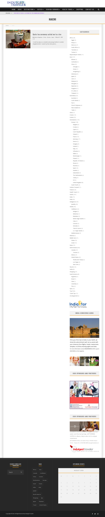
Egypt (72, 40)
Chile (72, 281)
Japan (52, 37)
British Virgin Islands (78, 218)
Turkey (75, 177)
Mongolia (73, 83)
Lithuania (75, 151)
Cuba (74, 221)
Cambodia (74, 62)
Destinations (29, 9)
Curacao (75, 223)
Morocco (73, 45)
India (71, 197)
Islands (71, 206)
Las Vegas (75, 262)
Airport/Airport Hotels (75, 54)
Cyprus (75, 129)
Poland (75, 158)
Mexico (73, 255)
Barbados (75, 216)
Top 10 (72, 291)
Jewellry (73, 204)
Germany (75, 139)
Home (14, 9)
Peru (72, 286)
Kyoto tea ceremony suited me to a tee (47, 34)
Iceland (75, 146)
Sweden (75, 170)
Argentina (73, 276)
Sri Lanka (73, 91)
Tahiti (72, 110)
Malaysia (73, 81)
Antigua (75, 211)
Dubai (72, 240)
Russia (74, 163)
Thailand (73, 93)
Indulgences (73, 202)
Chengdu (75, 66)
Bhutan (73, 59)
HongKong (76, 71)
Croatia (75, 127)
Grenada (75, 226)
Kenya (73, 42)
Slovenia (75, 165)
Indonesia (74, 74)
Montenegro (76, 156)
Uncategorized (73, 296)
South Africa (74, 47)
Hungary (75, 144)
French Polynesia (75, 105)
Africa (71, 38)
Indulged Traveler (29, 513)
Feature (72, 190)
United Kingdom (77, 182)
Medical (72, 235)
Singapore (74, 88)
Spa (42, 498)
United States (75, 257)
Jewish (34, 491)
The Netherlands (77, 175)
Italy (74, 148)
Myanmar (73, 86)
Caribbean (74, 209)
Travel (34, 505)
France (75, 136)
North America (74, 247)
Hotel (34, 483)
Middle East (73, 238)
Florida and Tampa (78, 259)
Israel (72, 243)
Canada (73, 250)
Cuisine (49, 37)
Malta (74, 153)
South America (74, 274)
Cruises (72, 115)
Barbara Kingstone (38, 37)
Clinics (71, 112)
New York (75, 264)
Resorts (72, 267)
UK (74, 180)
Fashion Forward (52, 9)
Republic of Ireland (78, 161)
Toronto (75, 252)
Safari (71, 269)
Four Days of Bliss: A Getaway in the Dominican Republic (29, 13)
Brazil (72, 279)
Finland (75, 134)
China (72, 64)
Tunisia (73, 52)
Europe (73, 122)
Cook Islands (74, 100)
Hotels (39, 9)
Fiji (72, 103)
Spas (71, 288)
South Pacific (74, 185)
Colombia (73, 284)
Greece (75, 141)
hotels (40, 483)
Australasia (73, 95)
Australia (73, 98)
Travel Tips (73, 293)
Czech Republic (77, 132)
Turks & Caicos (77, 228)
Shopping (79, 9)
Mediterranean (75, 233)
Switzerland (76, 173)
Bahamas (75, 214)
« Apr (59, 502)
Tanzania (73, 50)
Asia (45, 37)
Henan (74, 69)
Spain (74, 168)
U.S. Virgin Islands (77, 231)
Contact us (90, 9)
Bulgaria (75, 124)
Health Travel (67, 9)
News (20, 9)
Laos (72, 79)
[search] (21, 472)
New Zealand (74, 107)
